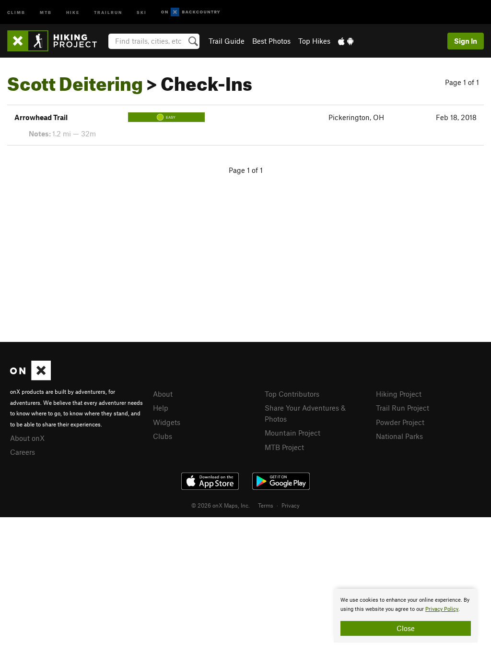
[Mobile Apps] (345, 40)
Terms (265, 505)
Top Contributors (292, 393)
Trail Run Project (402, 407)
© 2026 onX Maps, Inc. (220, 505)
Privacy (290, 505)
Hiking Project (398, 393)
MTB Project (284, 447)
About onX (27, 438)
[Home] (56, 40)
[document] (405, 615)
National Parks (399, 436)
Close (406, 628)
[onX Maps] (30, 377)
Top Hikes (314, 40)
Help (160, 407)
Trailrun (108, 12)
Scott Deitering (75, 80)
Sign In (465, 40)
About (163, 393)
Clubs (162, 436)
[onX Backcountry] (190, 12)
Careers (22, 452)
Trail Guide (227, 40)
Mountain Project (292, 432)
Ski (142, 12)
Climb (16, 12)
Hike (73, 12)
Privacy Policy (441, 609)
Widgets (166, 422)
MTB (46, 12)
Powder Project (400, 422)
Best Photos (271, 40)
